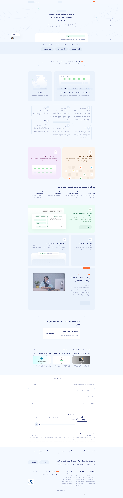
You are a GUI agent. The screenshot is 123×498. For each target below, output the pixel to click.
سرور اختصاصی (67, 2)
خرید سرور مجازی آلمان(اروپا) (79, 475)
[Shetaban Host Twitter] (110, 39)
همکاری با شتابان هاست (68, 477)
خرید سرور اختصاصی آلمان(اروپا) (79, 483)
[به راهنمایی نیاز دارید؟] (12, 38)
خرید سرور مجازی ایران (80, 473)
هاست (78, 2)
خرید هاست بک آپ (92, 483)
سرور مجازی (73, 2)
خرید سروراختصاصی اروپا (41, 223)
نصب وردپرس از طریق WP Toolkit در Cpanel (42, 353)
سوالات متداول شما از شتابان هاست (67, 483)
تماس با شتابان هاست (68, 475)
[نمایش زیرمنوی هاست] (76, 2)
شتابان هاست (89, 2)
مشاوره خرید (45, 211)
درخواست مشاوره (50, 333)
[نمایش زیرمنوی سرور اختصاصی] (63, 2)
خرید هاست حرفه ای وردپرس (90, 473)
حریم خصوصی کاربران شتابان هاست (66, 485)
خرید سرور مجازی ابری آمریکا (79, 479)
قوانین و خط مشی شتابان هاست (67, 481)
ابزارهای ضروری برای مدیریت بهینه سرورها (82, 353)
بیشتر (42, 62)
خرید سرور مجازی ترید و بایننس (79, 485)
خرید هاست (92, 433)
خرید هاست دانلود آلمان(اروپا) (90, 481)
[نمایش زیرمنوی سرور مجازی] (70, 2)
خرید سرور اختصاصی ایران (80, 481)
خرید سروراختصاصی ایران (41, 219)
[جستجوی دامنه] (38, 39)
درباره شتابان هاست (69, 473)
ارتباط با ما (60, 464)
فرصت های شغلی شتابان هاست (67, 479)
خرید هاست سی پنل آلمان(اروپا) (90, 477)
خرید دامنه (60, 2)
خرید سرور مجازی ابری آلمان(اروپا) (78, 477)
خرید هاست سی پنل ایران (91, 475)
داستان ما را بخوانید (33, 472)
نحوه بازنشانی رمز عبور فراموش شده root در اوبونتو (61, 353)
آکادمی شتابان (38, 2)
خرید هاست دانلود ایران (91, 479)
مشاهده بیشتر (37, 350)
